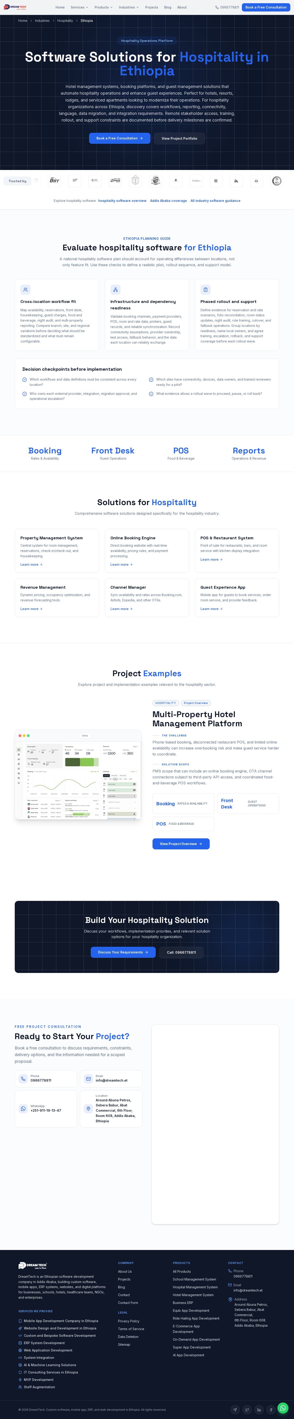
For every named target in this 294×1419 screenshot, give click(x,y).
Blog (167, 7)
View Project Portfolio (179, 138)
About (182, 7)
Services (78, 7)
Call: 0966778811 (181, 952)
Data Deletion (128, 1337)
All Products (182, 1271)
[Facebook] (271, 1409)
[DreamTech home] (15, 7)
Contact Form (128, 1303)
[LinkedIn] (259, 1409)
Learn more (29, 564)
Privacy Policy (128, 1321)
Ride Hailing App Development (196, 1318)
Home (60, 7)
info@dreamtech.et (248, 1290)
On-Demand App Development (196, 1339)
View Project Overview (178, 844)
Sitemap (124, 1344)
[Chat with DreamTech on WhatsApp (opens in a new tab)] (282, 1407)
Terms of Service (131, 1329)
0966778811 (229, 7)
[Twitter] (247, 1409)
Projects (151, 7)
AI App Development (188, 1355)
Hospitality (65, 21)
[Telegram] (235, 1409)
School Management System (194, 1279)
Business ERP (183, 1303)
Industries (127, 7)
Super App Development (192, 1347)
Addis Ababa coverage (168, 201)
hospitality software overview (122, 201)
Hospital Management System (195, 1287)
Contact (124, 1295)
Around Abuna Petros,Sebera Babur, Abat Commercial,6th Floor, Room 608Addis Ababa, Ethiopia (251, 1315)
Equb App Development (191, 1310)
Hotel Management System (193, 1295)
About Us (125, 1271)
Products (102, 7)
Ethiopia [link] (87, 21)
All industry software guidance (215, 201)
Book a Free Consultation (266, 7)
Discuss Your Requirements (120, 952)
